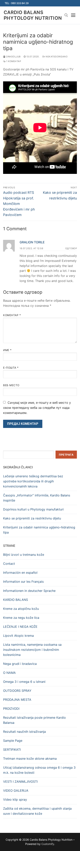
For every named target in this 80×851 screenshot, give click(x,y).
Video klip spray (15, 799)
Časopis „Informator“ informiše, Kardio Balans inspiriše (36, 497)
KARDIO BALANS (15, 600)
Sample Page (12, 741)
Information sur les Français (23, 581)
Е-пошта (11, 367)
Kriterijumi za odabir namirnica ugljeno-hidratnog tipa (39, 529)
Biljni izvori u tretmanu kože (23, 555)
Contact (9, 564)
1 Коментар (13, 61)
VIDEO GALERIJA (15, 790)
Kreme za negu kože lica (21, 618)
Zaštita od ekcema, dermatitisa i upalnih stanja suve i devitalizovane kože (37, 811)
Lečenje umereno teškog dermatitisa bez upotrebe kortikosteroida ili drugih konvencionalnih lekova (33, 481)
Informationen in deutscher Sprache (29, 591)
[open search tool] (66, 15)
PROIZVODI (11, 709)
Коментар (12, 315)
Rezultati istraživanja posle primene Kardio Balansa (34, 720)
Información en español (20, 572)
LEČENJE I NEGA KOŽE (20, 627)
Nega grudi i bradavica (20, 664)
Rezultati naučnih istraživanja (24, 732)
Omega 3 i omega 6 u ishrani (24, 682)
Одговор (71, 248)
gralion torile (32, 242)
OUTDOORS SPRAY (17, 691)
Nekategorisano (56, 56)
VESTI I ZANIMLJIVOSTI (20, 781)
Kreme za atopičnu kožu (21, 609)
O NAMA (9, 673)
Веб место (11, 385)
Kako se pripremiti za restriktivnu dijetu (32, 518)
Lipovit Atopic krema (18, 636)
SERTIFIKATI (12, 749)
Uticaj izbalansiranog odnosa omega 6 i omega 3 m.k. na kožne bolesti (39, 770)
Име (7, 350)
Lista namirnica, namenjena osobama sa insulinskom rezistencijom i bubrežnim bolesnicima (32, 650)
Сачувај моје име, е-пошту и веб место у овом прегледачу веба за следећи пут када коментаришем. (37, 408)
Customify (47, 844)
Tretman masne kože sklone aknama (30, 758)
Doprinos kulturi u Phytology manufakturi (33, 509)
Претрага (66, 454)
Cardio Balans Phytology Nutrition (33, 15)
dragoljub (13, 56)
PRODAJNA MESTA (17, 700)
